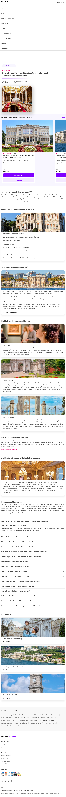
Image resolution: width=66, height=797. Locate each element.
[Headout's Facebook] (11, 781)
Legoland (14, 720)
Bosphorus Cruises (6, 723)
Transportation (6, 33)
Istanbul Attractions (7, 18)
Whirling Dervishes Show (22, 717)
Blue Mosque (23, 715)
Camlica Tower (5, 720)
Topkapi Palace (33, 715)
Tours (3, 28)
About (3, 9)
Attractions (4, 23)
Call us (5, 744)
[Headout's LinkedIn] (2, 781)
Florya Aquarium (52, 717)
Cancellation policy (6, 764)
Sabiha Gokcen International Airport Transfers (14, 726)
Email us (5, 747)
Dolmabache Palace (10, 66)
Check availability (18, 175)
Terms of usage (5, 761)
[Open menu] (64, 2)
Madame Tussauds (35, 720)
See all (63, 117)
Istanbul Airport (50, 723)
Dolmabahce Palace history (9, 449)
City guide (4, 48)
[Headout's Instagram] (5, 781)
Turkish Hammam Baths (38, 717)
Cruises (3, 43)
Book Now (6, 641)
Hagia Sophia (13, 715)
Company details (6, 755)
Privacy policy (5, 758)
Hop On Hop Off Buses (20, 723)
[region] (33, 151)
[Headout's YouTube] (8, 781)
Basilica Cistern (44, 715)
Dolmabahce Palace (7, 717)
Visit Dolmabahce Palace (10, 312)
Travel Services (6, 38)
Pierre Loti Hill (24, 720)
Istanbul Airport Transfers (37, 723)
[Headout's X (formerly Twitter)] (14, 781)
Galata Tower (54, 715)
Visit (2, 14)
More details (18, 180)
